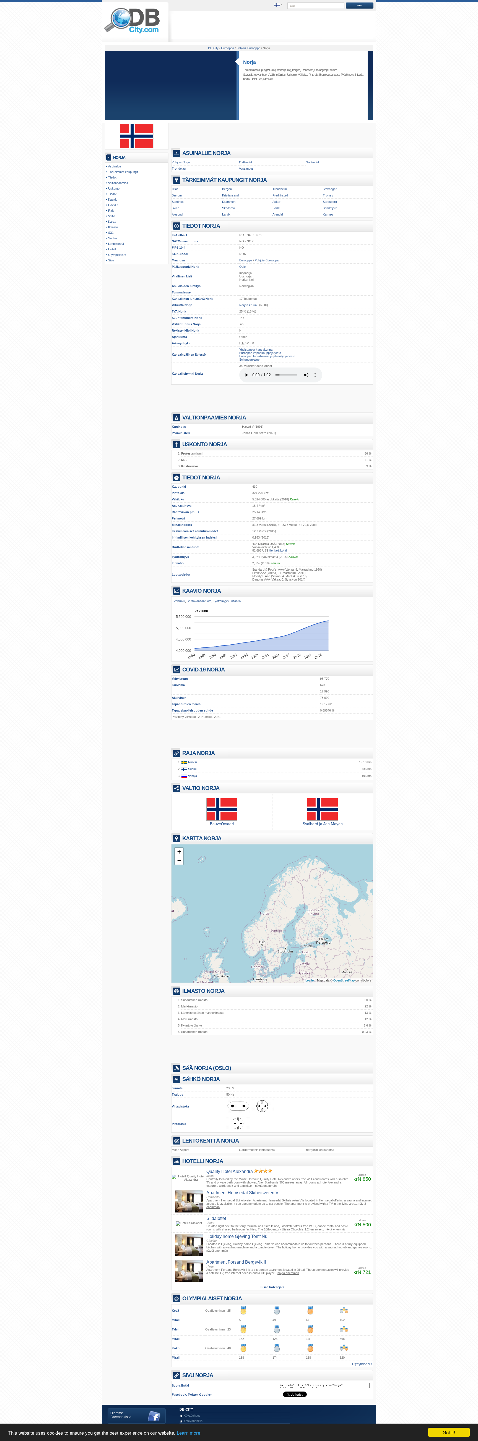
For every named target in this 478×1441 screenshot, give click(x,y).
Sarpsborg (330, 201)
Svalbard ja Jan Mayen (323, 823)
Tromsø (328, 195)
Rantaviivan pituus (185, 512)
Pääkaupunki (181, 266)
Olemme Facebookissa (120, 1415)
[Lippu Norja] (137, 147)
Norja (249, 62)
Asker (276, 201)
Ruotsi (192, 762)
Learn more (188, 1432)
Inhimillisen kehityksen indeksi (194, 537)
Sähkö (112, 238)
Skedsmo (228, 208)
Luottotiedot (181, 574)
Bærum (332, 70)
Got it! (449, 1432)
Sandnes (178, 201)
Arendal (277, 214)
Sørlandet (312, 162)
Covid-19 (114, 205)
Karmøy (328, 214)
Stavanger (320, 70)
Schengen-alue (249, 359)
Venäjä (192, 776)
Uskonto (292, 74)
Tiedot (112, 177)
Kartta (246, 79)
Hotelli (254, 79)
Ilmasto (269, 79)
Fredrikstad (280, 195)
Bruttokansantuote (185, 547)
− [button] (179, 860)
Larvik (226, 214)
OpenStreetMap (344, 980)
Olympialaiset (117, 254)
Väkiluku (178, 499)
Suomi (191, 769)
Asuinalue (114, 166)
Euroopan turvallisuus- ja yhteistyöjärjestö (267, 356)
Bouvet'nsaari (222, 823)
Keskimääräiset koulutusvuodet (195, 531)
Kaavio (294, 499)
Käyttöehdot (192, 1415)
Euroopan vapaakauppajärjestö (260, 353)
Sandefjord (330, 208)
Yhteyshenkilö (193, 1420)
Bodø (276, 208)
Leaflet (310, 980)
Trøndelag (179, 168)
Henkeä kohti (278, 550)
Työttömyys (180, 556)
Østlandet (245, 162)
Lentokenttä (116, 243)
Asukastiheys (181, 505)
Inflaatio (178, 563)
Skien (175, 208)
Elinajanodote (182, 524)
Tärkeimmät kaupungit (123, 172)
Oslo (271, 70)
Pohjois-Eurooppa (267, 260)
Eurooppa (245, 260)
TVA (175, 311)
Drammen (228, 201)
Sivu (111, 260)
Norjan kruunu (248, 305)
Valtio (111, 216)
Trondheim (307, 70)
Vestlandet (246, 168)
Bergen (296, 70)
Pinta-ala (178, 493)
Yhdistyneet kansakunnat (256, 349)
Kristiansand (230, 195)
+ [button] (179, 851)
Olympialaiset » (362, 1364)
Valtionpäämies (277, 74)
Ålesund (177, 214)
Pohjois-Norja (181, 162)
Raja (111, 210)
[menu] (279, 5)
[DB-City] (132, 33)
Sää (260, 79)
